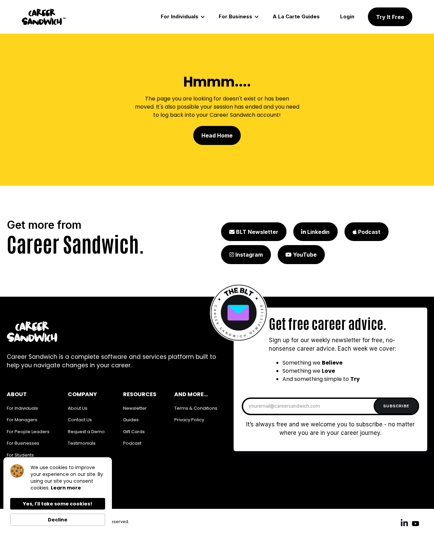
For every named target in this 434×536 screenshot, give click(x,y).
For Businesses (23, 443)
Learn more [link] (66, 487)
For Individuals (22, 408)
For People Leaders (28, 431)
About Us (77, 408)
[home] (44, 16)
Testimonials (82, 443)
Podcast (132, 443)
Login (347, 16)
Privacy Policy (189, 420)
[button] (183, 17)
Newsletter (135, 408)
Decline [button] (57, 519)
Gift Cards (134, 431)
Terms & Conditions (195, 408)
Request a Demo (86, 431)
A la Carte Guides (296, 16)
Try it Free (390, 17)
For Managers (22, 420)
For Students (20, 455)
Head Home (217, 135)
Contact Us (80, 420)
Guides (131, 420)
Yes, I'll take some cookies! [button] (57, 503)
